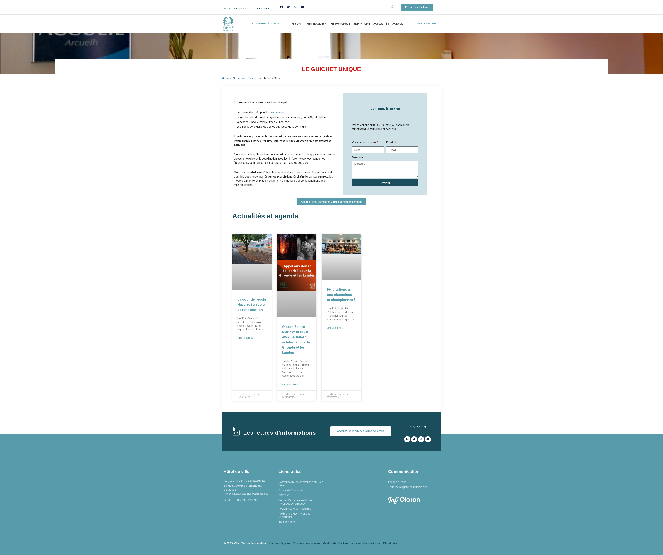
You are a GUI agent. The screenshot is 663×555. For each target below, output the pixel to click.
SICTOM (283, 495)
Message (358, 157)
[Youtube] (302, 7)
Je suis (296, 23)
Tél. (242, 500)
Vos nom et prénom (364, 142)
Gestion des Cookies (335, 543)
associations (278, 112)
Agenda (397, 23)
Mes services (316, 23)
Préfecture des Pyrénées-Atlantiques (294, 515)
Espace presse (397, 482)
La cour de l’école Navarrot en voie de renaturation (251, 304)
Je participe (362, 23)
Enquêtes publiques (353, 471)
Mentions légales (279, 543)
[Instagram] (295, 7)
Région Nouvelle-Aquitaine (294, 508)
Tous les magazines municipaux (407, 487)
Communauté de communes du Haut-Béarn (301, 483)
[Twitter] (288, 7)
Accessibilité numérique (365, 543)
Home (228, 78)
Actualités (381, 23)
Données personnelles (306, 543)
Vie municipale (340, 23)
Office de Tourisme (290, 490)
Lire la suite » (245, 338)
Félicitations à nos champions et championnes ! (341, 294)
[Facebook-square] (281, 7)
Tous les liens (287, 522)
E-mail (390, 142)
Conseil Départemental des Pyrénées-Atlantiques (295, 502)
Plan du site (390, 543)
